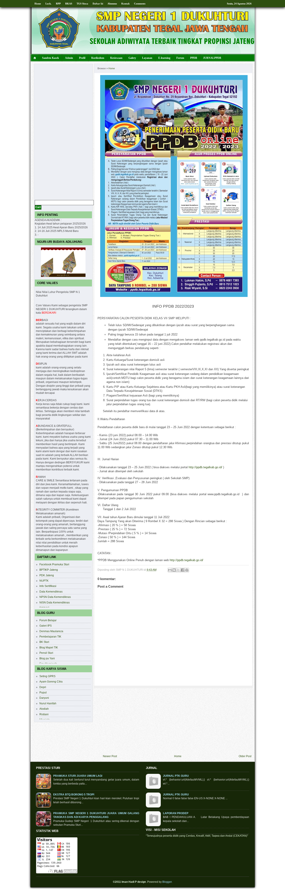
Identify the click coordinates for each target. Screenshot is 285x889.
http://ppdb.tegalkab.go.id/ (205, 467)
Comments (139, 3)
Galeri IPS (45, 625)
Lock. (48, 3)
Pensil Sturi (46, 652)
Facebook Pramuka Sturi (54, 564)
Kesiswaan (116, 57)
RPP (58, 3)
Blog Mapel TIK (48, 647)
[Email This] (170, 570)
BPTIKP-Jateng (48, 569)
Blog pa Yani (47, 658)
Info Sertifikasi (47, 585)
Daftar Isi (98, 3)
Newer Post (110, 756)
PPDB (193, 57)
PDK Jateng (46, 575)
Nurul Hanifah (47, 703)
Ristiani (44, 714)
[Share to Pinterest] (187, 570)
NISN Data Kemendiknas (54, 602)
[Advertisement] (177, 721)
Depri (42, 687)
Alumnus (112, 3)
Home (38, 3)
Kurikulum (97, 57)
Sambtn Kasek (50, 57)
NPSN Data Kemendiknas (55, 596)
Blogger (167, 881)
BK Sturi (44, 641)
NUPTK (44, 580)
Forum (180, 57)
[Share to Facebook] (182, 570)
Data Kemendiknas (51, 591)
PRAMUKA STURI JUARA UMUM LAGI (77, 775)
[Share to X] (178, 570)
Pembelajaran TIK (50, 636)
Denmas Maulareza (51, 631)
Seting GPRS (47, 676)
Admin (69, 57)
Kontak (125, 3)
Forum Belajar (48, 620)
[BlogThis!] (174, 570)
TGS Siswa (82, 3)
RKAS (68, 3)
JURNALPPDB (212, 57)
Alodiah (44, 708)
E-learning (164, 57)
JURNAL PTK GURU (176, 775)
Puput (43, 692)
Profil (82, 57)
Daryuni (44, 697)
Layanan (147, 57)
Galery (132, 57)
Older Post (245, 756)
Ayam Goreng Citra (51, 681)
